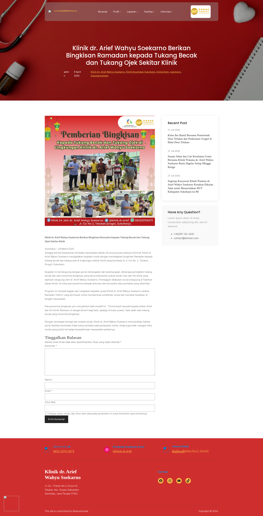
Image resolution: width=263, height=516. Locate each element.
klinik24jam (163, 71)
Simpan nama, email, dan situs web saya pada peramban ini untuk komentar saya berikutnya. (97, 413)
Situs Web (50, 402)
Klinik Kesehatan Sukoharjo (140, 71)
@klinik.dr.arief (122, 451)
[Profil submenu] (120, 11)
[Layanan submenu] (137, 11)
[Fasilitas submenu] (154, 11)
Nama (49, 379)
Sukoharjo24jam (99, 75)
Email (48, 390)
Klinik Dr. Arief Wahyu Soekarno (108, 71)
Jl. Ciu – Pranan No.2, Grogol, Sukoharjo (190, 451)
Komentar (51, 345)
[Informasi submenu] (172, 11)
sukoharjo (175, 71)
